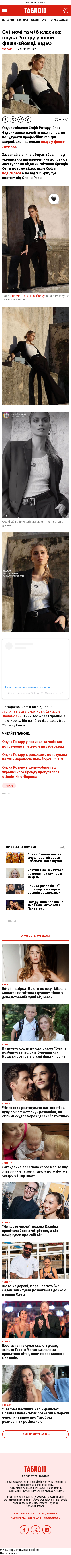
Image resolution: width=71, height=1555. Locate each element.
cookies (34, 1550)
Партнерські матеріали (26, 1518)
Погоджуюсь (8, 1553)
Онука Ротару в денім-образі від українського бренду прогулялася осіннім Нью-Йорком (30, 772)
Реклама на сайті (25, 1513)
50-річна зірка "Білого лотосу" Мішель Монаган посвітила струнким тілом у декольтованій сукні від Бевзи (34, 993)
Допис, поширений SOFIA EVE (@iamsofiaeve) (35, 693)
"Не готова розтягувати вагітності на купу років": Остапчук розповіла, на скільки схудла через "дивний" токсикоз (35, 1112)
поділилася (11, 173)
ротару (9, 785)
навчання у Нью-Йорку (28, 296)
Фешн (35, 20)
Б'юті (45, 20)
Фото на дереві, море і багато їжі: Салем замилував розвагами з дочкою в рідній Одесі (34, 1290)
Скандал (22, 20)
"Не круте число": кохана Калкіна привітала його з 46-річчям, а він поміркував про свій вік (30, 1231)
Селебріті (8, 20)
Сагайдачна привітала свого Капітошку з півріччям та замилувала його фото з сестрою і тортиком (35, 1171)
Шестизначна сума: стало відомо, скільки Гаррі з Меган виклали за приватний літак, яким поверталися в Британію (33, 1352)
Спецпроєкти (48, 1513)
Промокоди (52, 1518)
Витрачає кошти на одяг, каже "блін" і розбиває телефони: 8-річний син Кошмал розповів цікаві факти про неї (34, 1052)
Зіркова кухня (60, 20)
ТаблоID (7, 49)
